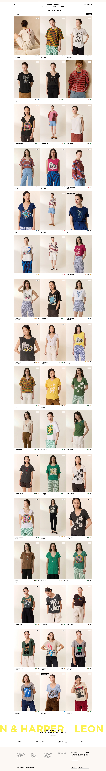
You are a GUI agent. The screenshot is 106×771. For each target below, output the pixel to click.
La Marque (54, 6)
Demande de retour (21, 752)
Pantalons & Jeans (47, 756)
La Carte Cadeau (34, 752)
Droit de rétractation (35, 758)
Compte (84, 4)
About (32, 753)
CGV (18, 758)
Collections (45, 6)
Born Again (33, 756)
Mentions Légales (34, 757)
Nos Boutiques (33, 755)
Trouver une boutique (61, 753)
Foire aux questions (21, 754)
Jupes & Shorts (47, 758)
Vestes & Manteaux (47, 759)
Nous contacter (20, 755)
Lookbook (32, 754)
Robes (45, 752)
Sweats (45, 755)
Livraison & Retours (21, 753)
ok (87, 752)
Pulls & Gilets (46, 757)
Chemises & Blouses (48, 753)
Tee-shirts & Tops (47, 754)
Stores (62, 6)
